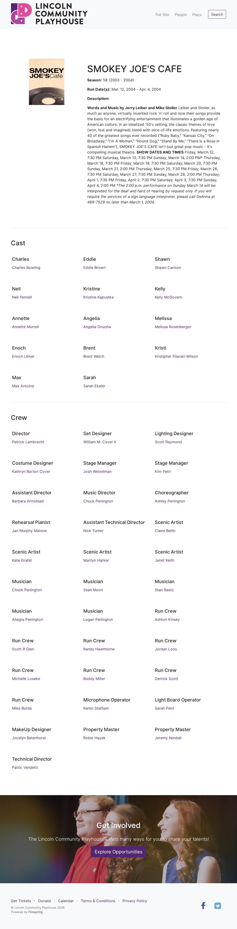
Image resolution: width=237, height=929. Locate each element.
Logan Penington (98, 619)
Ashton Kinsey (167, 619)
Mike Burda (22, 708)
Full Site (162, 14)
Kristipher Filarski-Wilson (176, 356)
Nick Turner (93, 530)
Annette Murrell (25, 326)
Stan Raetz (164, 590)
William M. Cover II (99, 442)
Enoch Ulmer (23, 356)
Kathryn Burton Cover (31, 471)
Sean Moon (93, 590)
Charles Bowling (26, 267)
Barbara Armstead (28, 501)
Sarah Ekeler (94, 386)
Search (217, 14)
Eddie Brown (94, 267)
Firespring (35, 912)
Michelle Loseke (26, 678)
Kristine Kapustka (98, 297)
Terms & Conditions (98, 900)
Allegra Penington (27, 619)
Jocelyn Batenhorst (29, 737)
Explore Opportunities (118, 852)
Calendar (66, 900)
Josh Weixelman (97, 471)
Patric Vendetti (25, 767)
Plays (197, 14)
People (181, 14)
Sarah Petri (164, 708)
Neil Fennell (22, 297)
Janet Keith (164, 560)
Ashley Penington (170, 501)
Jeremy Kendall (168, 737)
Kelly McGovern (168, 297)
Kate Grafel (22, 560)
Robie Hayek (94, 737)
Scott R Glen (23, 649)
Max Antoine (23, 386)
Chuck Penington (98, 501)
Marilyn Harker (96, 560)
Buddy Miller (94, 678)
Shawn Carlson (168, 267)
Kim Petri (163, 471)
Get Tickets (21, 900)
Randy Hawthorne (99, 649)
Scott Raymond (168, 442)
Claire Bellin (165, 530)
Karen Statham (96, 708)
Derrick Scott (166, 678)
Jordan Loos (166, 649)
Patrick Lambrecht (28, 442)
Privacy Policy (134, 900)
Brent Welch (93, 356)
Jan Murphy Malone (29, 530)
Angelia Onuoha (97, 326)
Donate (44, 900)
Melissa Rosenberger (173, 326)
